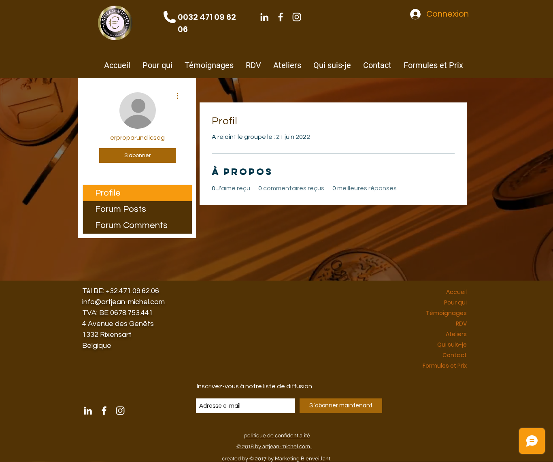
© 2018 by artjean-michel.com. (274, 446)
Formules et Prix (445, 366)
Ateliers (456, 334)
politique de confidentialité (277, 435)
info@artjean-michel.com (123, 302)
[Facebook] (280, 17)
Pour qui (455, 302)
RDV (461, 323)
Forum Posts (120, 209)
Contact (454, 355)
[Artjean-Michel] (264, 17)
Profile (108, 193)
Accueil (456, 292)
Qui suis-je (452, 345)
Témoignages (446, 313)
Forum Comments (131, 225)
